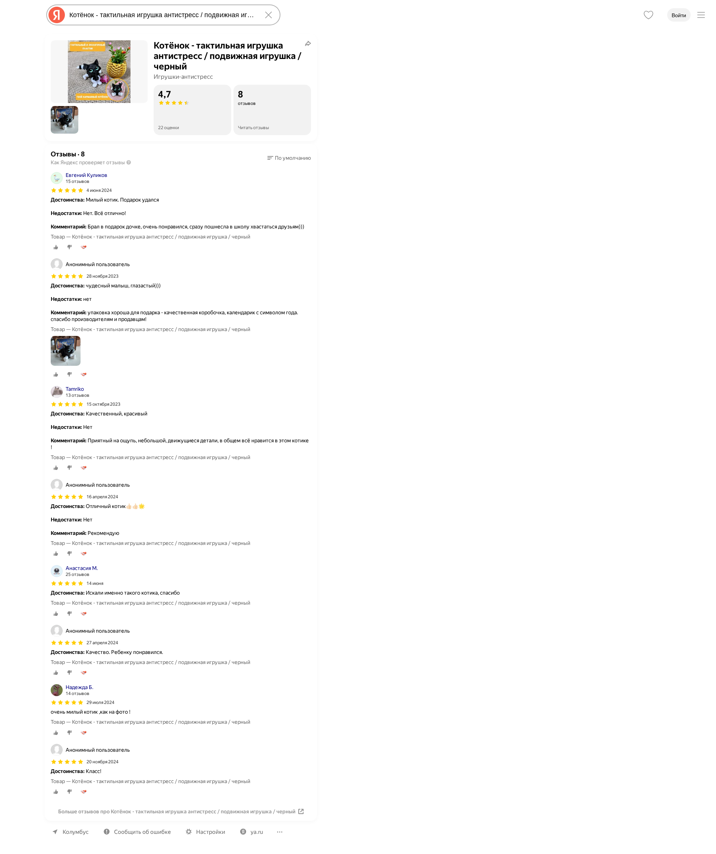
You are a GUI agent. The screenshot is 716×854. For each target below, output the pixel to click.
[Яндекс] (56, 15)
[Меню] (701, 14)
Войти (679, 15)
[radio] (56, 247)
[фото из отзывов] (66, 351)
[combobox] (162, 15)
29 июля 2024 (100, 702)
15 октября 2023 (103, 404)
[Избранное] (648, 15)
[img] (67, 190)
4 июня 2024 (99, 190)
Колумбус (76, 832)
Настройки (210, 832)
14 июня (95, 583)
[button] (64, 120)
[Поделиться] (308, 43)
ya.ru (257, 832)
